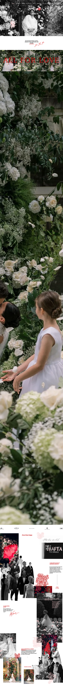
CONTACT (56, 3)
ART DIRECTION (46, 3)
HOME (13, 3)
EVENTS (34, 3)
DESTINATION (29, 3)
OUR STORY (18, 3)
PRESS (51, 3)
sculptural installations (53, 568)
